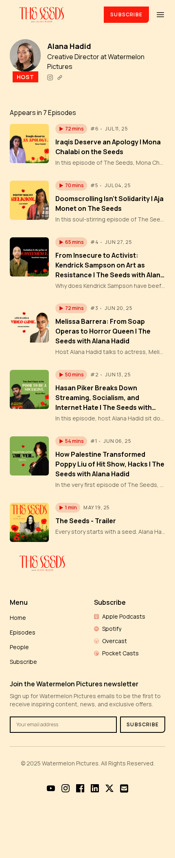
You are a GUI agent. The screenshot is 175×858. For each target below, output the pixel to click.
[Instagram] (50, 77)
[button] (71, 129)
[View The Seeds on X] (109, 788)
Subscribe (126, 14)
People (19, 647)
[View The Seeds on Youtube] (51, 788)
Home (18, 617)
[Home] (52, 14)
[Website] (60, 77)
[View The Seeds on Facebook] (80, 788)
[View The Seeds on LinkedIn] (95, 788)
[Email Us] (124, 788)
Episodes (22, 632)
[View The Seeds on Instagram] (65, 788)
